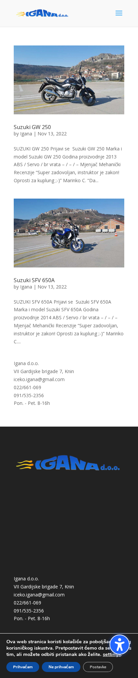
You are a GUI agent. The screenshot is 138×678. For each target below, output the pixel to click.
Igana (26, 133)
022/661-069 (27, 387)
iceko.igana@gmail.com (39, 379)
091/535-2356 (29, 395)
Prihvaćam (22, 667)
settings (112, 654)
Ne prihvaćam (61, 667)
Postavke (98, 667)
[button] (120, 645)
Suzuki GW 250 (32, 127)
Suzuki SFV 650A (34, 280)
